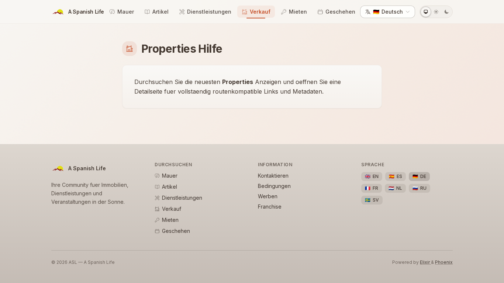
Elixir (425, 262)
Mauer (125, 11)
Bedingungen (274, 186)
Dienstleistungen (209, 11)
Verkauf (260, 11)
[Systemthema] (426, 12)
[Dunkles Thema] (446, 12)
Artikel (160, 11)
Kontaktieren (273, 175)
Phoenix (444, 262)
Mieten (298, 11)
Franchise (270, 206)
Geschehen (340, 11)
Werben (267, 196)
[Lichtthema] (436, 12)
